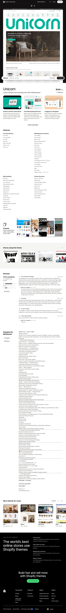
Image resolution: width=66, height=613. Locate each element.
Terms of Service (7, 609)
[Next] (62, 248)
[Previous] (59, 248)
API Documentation (43, 596)
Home (16, 602)
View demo (52, 78)
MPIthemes (60, 92)
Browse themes (41, 1)
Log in (54, 1)
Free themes (30, 596)
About (53, 593)
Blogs (40, 601)
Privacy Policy (16, 609)
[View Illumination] (39, 227)
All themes (6, 341)
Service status (55, 601)
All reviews (6, 291)
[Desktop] (32, 6)
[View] (10, 257)
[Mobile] (34, 6)
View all (54, 500)
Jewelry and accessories (18, 599)
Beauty (17, 596)
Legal (53, 598)
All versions (28, 480)
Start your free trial (33, 581)
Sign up (60, 1)
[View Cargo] (23, 227)
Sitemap (37, 609)
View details (22, 480)
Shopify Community (44, 598)
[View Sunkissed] (47, 227)
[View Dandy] (31, 227)
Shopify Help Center (44, 593)
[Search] (50, 2)
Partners (54, 596)
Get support (7, 338)
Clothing (17, 593)
